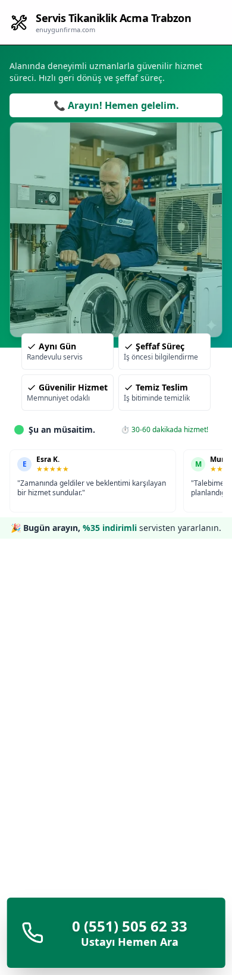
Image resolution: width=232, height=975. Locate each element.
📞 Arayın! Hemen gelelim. (116, 105)
